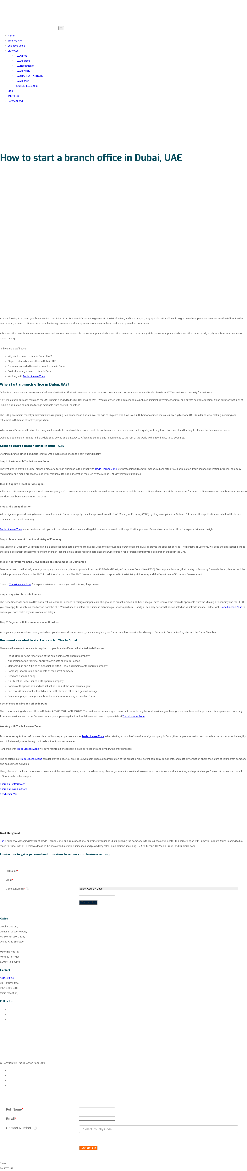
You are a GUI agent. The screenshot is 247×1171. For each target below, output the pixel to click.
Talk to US (13, 95)
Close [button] (3, 1163)
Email (9, 879)
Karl (2, 841)
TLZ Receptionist (24, 65)
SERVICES (13, 50)
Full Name (12, 870)
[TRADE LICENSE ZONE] (29, 28)
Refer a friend (15, 100)
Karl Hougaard (10, 832)
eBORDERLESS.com (26, 85)
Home (11, 35)
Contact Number (17, 888)
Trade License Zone (34, 376)
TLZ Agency (22, 80)
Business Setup (16, 45)
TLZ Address (22, 60)
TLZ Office (21, 55)
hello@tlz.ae (7, 977)
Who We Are (15, 40)
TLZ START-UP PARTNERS (29, 75)
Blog (10, 90)
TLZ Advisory (22, 70)
